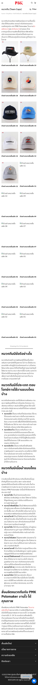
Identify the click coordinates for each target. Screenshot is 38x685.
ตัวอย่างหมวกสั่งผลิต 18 (9, 95)
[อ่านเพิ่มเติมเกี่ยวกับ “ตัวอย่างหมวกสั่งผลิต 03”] (35, 285)
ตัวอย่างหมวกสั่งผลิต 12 (9, 186)
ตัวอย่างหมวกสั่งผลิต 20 (9, 65)
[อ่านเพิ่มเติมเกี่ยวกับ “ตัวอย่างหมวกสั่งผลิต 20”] (17, 43)
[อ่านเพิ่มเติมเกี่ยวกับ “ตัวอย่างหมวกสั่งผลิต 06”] (17, 255)
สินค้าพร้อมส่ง (17, 13)
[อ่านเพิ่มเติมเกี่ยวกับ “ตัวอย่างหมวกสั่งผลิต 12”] (17, 164)
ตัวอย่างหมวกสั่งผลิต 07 (28, 246)
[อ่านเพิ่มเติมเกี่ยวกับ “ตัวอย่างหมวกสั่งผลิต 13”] (35, 134)
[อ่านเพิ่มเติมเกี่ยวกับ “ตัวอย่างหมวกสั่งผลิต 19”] (35, 43)
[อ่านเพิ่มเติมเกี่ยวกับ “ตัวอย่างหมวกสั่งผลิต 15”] (35, 104)
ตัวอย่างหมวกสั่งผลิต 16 (9, 126)
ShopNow (9, 13)
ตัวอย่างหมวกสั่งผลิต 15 (28, 126)
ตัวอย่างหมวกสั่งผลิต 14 (9, 156)
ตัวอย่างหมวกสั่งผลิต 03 (28, 307)
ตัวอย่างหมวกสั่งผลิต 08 (9, 246)
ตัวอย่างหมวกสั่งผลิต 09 (28, 216)
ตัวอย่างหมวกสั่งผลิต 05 (28, 277)
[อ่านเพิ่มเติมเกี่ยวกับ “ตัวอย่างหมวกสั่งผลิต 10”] (17, 194)
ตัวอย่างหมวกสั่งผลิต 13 (28, 156)
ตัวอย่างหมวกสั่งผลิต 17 (28, 95)
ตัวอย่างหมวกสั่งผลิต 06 (9, 277)
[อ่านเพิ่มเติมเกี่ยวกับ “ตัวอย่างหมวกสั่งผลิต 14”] (17, 134)
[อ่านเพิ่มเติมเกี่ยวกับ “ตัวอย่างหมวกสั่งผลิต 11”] (35, 164)
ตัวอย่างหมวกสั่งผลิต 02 (9, 337)
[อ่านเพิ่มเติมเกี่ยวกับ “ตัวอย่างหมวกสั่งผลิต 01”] (35, 315)
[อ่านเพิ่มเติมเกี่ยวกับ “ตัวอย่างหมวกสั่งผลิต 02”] (17, 315)
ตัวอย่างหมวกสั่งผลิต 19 (28, 65)
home (3, 13)
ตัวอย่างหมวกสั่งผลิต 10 (9, 216)
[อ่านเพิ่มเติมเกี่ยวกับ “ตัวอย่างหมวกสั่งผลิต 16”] (17, 104)
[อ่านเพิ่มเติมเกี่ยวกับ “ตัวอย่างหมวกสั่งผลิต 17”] (35, 74)
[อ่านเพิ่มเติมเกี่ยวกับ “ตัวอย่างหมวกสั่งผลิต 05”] (35, 255)
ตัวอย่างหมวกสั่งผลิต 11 (28, 186)
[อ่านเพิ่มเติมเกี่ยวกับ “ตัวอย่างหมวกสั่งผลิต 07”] (35, 225)
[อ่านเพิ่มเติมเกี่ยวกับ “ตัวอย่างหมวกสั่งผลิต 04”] (17, 285)
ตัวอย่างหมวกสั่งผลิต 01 (28, 337)
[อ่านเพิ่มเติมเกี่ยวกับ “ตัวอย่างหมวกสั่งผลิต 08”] (17, 225)
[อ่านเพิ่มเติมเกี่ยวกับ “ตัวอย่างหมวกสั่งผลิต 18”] (17, 74)
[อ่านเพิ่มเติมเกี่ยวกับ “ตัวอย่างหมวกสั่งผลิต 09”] (35, 194)
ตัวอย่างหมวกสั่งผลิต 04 (9, 307)
